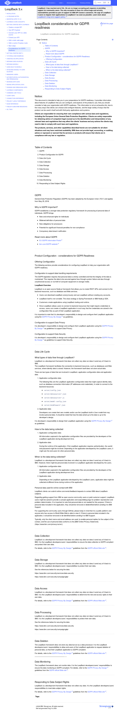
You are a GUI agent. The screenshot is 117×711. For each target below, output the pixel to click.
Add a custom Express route (18, 43)
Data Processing (51, 80)
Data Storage (50, 75)
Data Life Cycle (50, 61)
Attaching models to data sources (16, 71)
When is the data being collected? (58, 70)
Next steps (12, 46)
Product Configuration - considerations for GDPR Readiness (67, 56)
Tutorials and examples (15, 56)
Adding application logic (15, 84)
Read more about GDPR (55, 53)
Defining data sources (15, 61)
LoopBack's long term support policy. (52, 17)
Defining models (12, 64)
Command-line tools (14, 93)
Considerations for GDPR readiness (17, 49)
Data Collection (50, 72)
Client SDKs (11, 95)
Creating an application (15, 59)
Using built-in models (14, 67)
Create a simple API (15, 27)
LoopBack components (15, 90)
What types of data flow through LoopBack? (62, 64)
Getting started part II (15, 53)
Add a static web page (16, 40)
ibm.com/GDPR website (48, 244)
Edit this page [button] (107, 23)
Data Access (50, 78)
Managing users (12, 74)
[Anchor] (48, 43)
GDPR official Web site (96, 548)
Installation (11, 13)
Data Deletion (50, 83)
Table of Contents (51, 45)
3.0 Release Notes (13, 16)
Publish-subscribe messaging (17, 106)
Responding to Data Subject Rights (58, 88)
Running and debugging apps (17, 87)
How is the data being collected (57, 67)
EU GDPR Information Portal (50, 240)
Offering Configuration (54, 59)
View (60, 3)
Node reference (12, 104)
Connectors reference (15, 98)
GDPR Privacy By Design (51, 317)
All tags (9, 109)
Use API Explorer (14, 30)
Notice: (44, 43)
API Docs (51, 3)
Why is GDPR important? (55, 51)
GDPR (47, 48)
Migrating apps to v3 (14, 19)
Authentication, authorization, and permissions (18, 78)
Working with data (13, 82)
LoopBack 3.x (13, 9)
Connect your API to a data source (18, 34)
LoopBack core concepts (16, 22)
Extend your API (14, 37)
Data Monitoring (51, 86)
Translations (85, 3)
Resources (71, 3)
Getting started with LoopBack (18, 24)
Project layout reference (16, 101)
